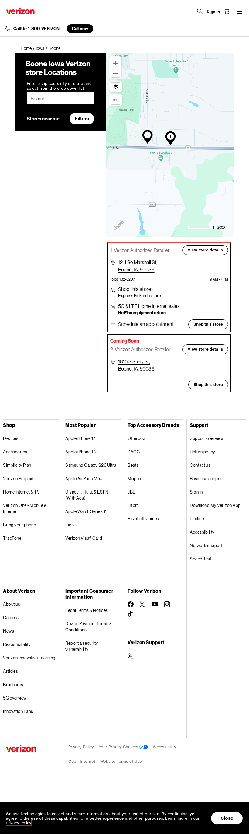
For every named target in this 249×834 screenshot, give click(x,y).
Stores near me (43, 118)
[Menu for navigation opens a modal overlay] (240, 11)
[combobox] (60, 98)
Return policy (202, 451)
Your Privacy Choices (119, 747)
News (8, 630)
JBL (131, 491)
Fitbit (133, 505)
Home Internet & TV (21, 491)
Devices (11, 438)
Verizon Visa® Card (83, 538)
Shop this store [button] (208, 324)
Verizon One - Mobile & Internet (24, 508)
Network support (206, 545)
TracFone (12, 538)
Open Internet (81, 761)
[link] (28, 48)
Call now (80, 28)
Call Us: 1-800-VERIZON (36, 28)
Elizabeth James (143, 518)
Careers (11, 617)
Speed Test (200, 558)
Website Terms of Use (121, 761)
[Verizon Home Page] (20, 11)
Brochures (13, 684)
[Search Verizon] (199, 11)
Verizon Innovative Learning (29, 657)
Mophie (135, 478)
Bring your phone (19, 524)
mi (115, 99)
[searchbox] (60, 98)
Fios (69, 524)
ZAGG (134, 451)
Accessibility (202, 532)
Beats (133, 465)
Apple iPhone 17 (80, 438)
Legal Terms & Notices (86, 610)
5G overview (15, 697)
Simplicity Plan (17, 465)
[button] (135, 289)
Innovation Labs (18, 711)
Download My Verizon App (215, 505)
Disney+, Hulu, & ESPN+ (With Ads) (88, 495)
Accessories (15, 451)
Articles (10, 671)
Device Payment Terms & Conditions (88, 626)
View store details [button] (205, 250)
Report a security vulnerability (81, 646)
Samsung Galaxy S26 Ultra (90, 465)
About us (11, 604)
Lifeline (197, 518)
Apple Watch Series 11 (86, 511)
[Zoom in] (115, 62)
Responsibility (17, 644)
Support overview (206, 438)
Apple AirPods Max (83, 478)
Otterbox (136, 438)
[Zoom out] (115, 73)
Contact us (200, 465)
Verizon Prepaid (18, 478)
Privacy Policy (81, 747)
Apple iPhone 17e (81, 451)
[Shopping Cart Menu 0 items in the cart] (226, 11)
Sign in (196, 491)
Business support (206, 478)
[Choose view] (116, 86)
